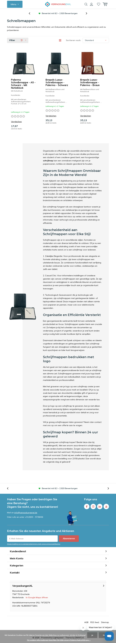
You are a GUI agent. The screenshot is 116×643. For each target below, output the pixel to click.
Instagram (93, 506)
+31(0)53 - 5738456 (34, 517)
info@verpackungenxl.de (25, 512)
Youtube (106, 506)
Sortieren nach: (73, 40)
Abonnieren (69, 538)
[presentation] (31, 13)
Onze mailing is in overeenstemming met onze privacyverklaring (33, 544)
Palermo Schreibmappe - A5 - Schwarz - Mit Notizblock (23, 83)
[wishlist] (98, 4)
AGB (86, 622)
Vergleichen (16, 121)
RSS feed (94, 622)
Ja (92, 635)
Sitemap (105, 622)
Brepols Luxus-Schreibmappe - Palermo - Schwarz (57, 82)
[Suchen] (86, 4)
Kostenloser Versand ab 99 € (60, 13)
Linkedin (99, 506)
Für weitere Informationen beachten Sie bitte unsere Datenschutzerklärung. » (58, 640)
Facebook (86, 506)
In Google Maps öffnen (37, 597)
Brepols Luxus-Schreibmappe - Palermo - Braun (90, 82)
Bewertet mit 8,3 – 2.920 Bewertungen (60, 488)
